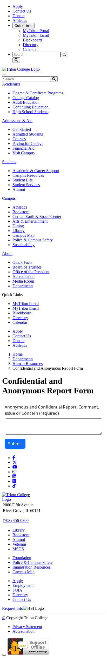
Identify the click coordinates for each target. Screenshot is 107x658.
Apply (17, 6)
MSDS (18, 549)
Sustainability (23, 244)
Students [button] (9, 162)
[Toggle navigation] (4, 75)
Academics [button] (11, 84)
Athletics (19, 20)
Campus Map (23, 235)
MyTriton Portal (36, 30)
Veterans (19, 544)
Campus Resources (28, 175)
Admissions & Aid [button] (17, 120)
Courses (19, 139)
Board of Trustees (27, 267)
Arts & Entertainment (30, 221)
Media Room (23, 281)
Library (18, 230)
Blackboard (32, 40)
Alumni (18, 189)
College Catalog (25, 97)
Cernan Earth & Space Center (36, 216)
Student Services (26, 184)
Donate (18, 16)
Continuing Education (30, 107)
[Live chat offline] (28, 653)
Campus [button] (9, 198)
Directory (30, 44)
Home (17, 354)
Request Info (12, 608)
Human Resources (27, 363)
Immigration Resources (31, 567)
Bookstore (20, 212)
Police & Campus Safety (32, 240)
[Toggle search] (16, 60)
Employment (23, 585)
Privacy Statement (27, 626)
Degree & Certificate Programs (37, 93)
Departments (22, 286)
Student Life (22, 180)
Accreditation (23, 276)
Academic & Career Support (35, 170)
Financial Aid (23, 148)
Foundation (21, 558)
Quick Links (23, 26)
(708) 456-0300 (16, 520)
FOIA (17, 590)
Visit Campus (23, 153)
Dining (18, 226)
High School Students (30, 111)
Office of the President (30, 272)
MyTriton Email (36, 35)
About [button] (7, 253)
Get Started (21, 129)
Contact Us (21, 11)
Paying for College (27, 143)
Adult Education (25, 102)
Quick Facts (22, 262)
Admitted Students (27, 134)
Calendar (30, 49)
